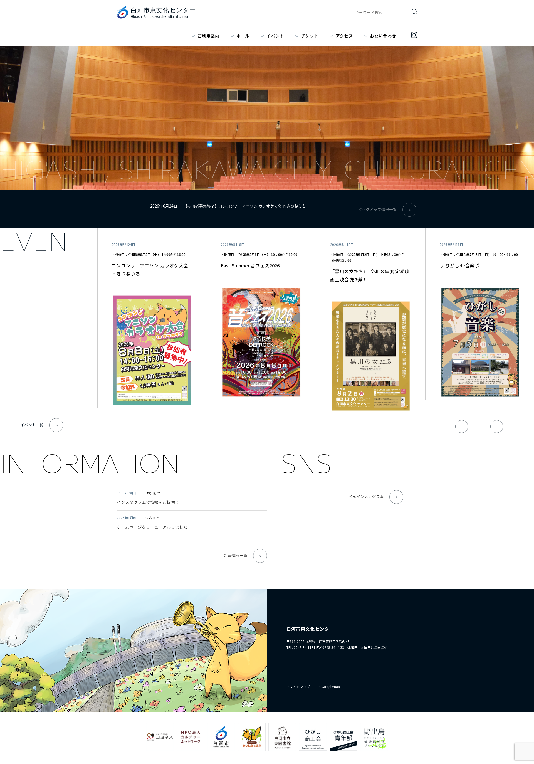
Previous (461, 426)
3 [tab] (206, 428)
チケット (310, 36)
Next (496, 426)
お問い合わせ (383, 36)
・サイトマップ (298, 686)
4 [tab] (250, 428)
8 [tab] (425, 428)
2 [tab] (163, 428)
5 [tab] (294, 428)
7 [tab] (381, 428)
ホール (242, 36)
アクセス (344, 36)
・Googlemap (329, 686)
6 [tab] (337, 428)
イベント (275, 36)
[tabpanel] (152, 318)
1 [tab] (119, 428)
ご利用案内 (208, 36)
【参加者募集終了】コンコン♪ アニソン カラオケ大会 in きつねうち (245, 206)
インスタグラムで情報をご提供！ (148, 502)
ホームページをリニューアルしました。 (154, 527)
